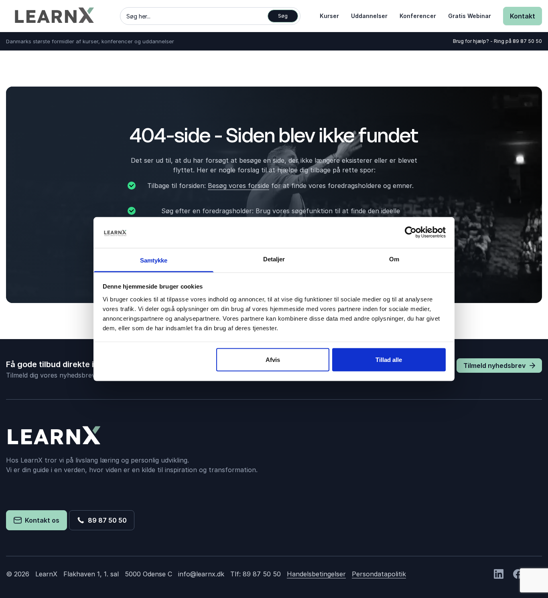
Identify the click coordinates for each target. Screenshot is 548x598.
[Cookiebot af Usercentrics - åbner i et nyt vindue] (410, 232)
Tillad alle (388, 359)
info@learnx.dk (201, 574)
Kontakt (522, 16)
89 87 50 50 (527, 41)
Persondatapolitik (379, 574)
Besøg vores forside (238, 186)
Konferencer (418, 15)
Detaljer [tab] (274, 258)
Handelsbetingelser (316, 574)
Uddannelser (369, 15)
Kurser (329, 15)
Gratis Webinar (469, 15)
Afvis (273, 359)
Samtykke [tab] (154, 260)
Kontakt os (40, 520)
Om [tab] (394, 258)
